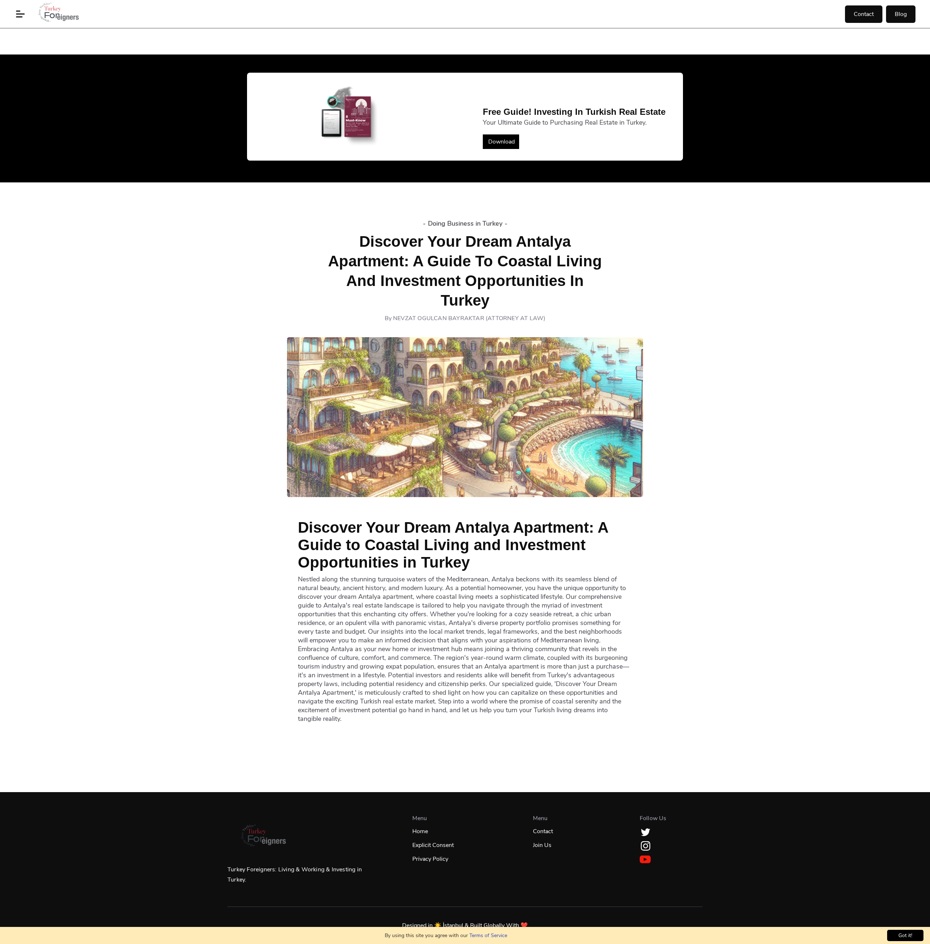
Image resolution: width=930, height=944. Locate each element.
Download (501, 142)
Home (420, 831)
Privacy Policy (430, 859)
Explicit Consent (433, 845)
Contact (864, 14)
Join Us (542, 845)
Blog (901, 14)
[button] (20, 14)
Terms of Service (488, 935)
